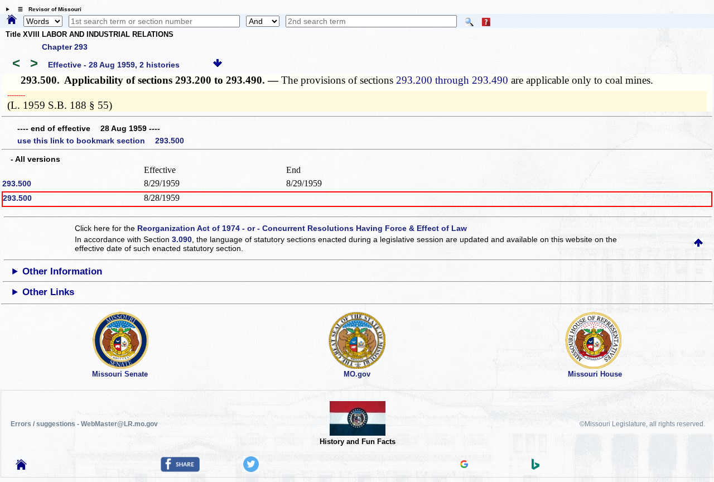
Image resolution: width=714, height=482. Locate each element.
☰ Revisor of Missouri (46, 9)
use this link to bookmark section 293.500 (100, 140)
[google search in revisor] (464, 465)
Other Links (48, 292)
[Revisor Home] (21, 466)
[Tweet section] (251, 469)
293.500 (16, 183)
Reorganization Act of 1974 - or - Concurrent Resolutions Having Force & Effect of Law (302, 228)
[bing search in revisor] (535, 466)
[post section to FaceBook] (180, 469)
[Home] (12, 20)
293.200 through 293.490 (452, 80)
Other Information (62, 271)
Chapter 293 (65, 46)
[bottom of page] (217, 64)
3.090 (182, 239)
